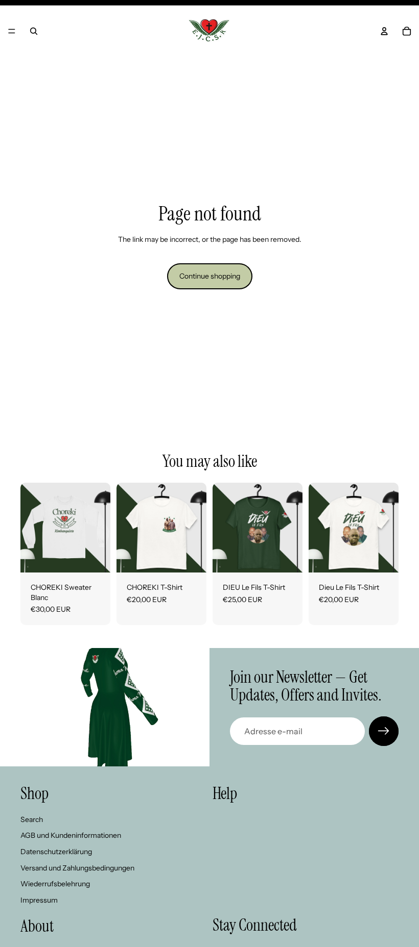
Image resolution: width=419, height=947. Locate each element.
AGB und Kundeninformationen (70, 835)
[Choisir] (94, 556)
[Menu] (12, 31)
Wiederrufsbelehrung (55, 883)
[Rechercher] (33, 31)
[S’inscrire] (384, 731)
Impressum (39, 900)
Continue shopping (209, 276)
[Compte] (384, 31)
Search (31, 819)
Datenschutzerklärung (56, 851)
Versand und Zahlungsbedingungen (77, 868)
